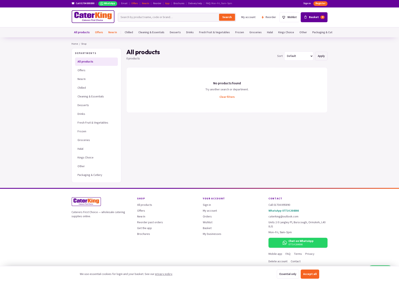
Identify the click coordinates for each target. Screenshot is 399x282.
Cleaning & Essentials (151, 32)
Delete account (277, 261)
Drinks (190, 32)
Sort (280, 56)
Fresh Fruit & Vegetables (214, 32)
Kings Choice (286, 32)
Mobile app (275, 254)
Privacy (309, 254)
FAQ (208, 3)
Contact (295, 261)
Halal (270, 32)
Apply (321, 56)
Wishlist (207, 222)
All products (82, 32)
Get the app (144, 228)
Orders (207, 217)
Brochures (179, 3)
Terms (298, 254)
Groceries (255, 32)
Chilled (129, 32)
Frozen (239, 32)
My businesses (212, 234)
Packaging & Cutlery (324, 32)
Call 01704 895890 (279, 205)
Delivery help (195, 3)
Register (320, 3)
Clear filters (227, 97)
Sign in (307, 3)
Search (227, 17)
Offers (134, 3)
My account (248, 17)
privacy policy (163, 274)
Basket (207, 228)
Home (74, 44)
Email (124, 3)
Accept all (310, 274)
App (167, 3)
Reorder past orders (150, 222)
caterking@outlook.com (283, 217)
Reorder (157, 3)
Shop (83, 44)
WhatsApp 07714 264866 (283, 211)
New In (145, 3)
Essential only (288, 274)
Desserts (175, 32)
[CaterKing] (93, 16)
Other (303, 32)
